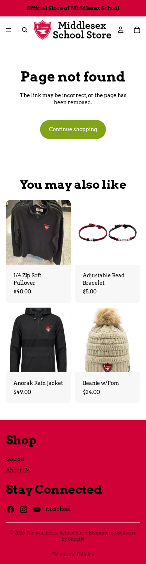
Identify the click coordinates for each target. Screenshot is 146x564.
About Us (18, 471)
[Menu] (8, 29)
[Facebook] (10, 509)
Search (15, 459)
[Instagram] (23, 509)
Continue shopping (73, 129)
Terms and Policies (73, 554)
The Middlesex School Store (56, 533)
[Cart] (137, 30)
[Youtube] (36, 509)
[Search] (24, 30)
